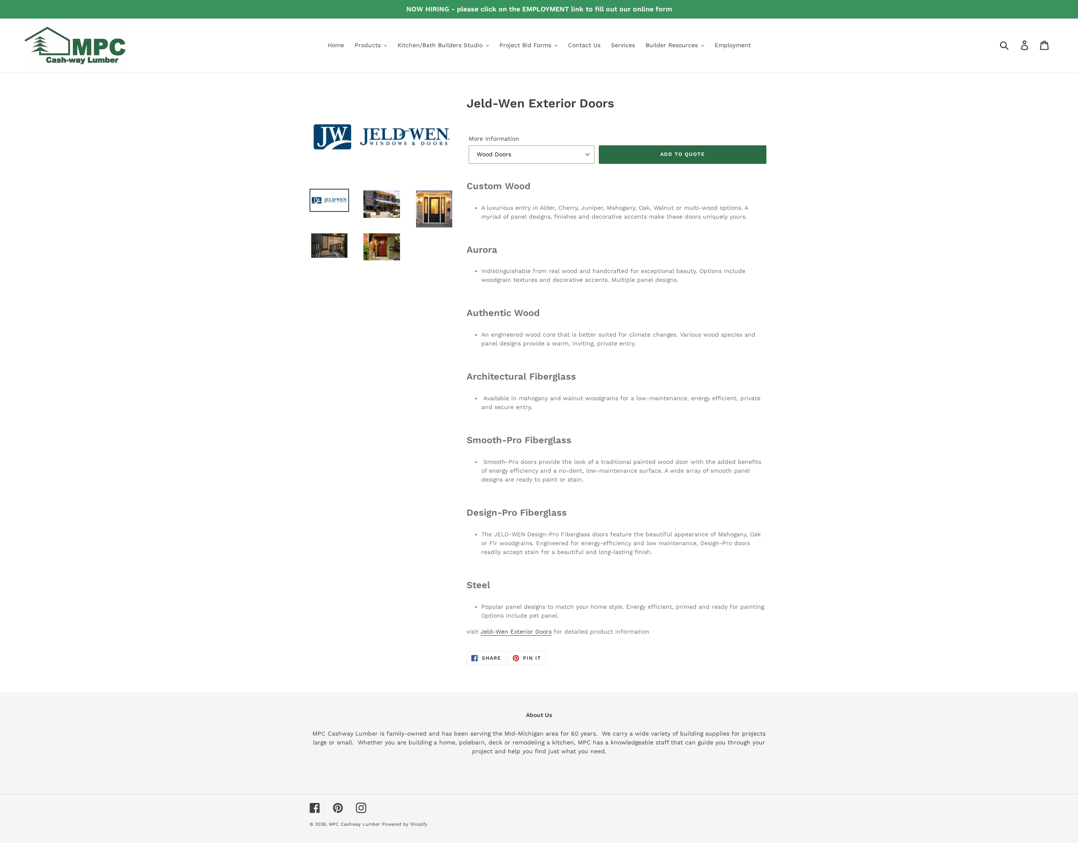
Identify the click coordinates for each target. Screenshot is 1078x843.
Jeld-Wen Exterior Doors (516, 631)
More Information (494, 138)
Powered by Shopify (404, 824)
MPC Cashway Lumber (354, 824)
